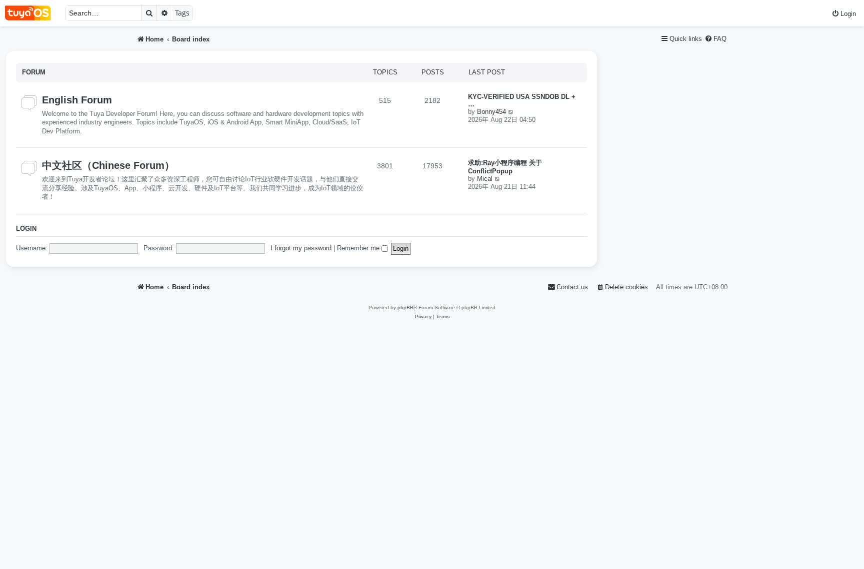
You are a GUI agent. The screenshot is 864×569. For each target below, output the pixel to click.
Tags (182, 12)
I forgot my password (301, 248)
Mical (484, 178)
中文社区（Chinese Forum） (108, 165)
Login (26, 228)
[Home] (33, 13)
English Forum (77, 99)
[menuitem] (844, 13)
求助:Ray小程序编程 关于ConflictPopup (505, 167)
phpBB (406, 307)
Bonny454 (491, 111)
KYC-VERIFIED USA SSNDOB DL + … (522, 100)
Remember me (359, 248)
